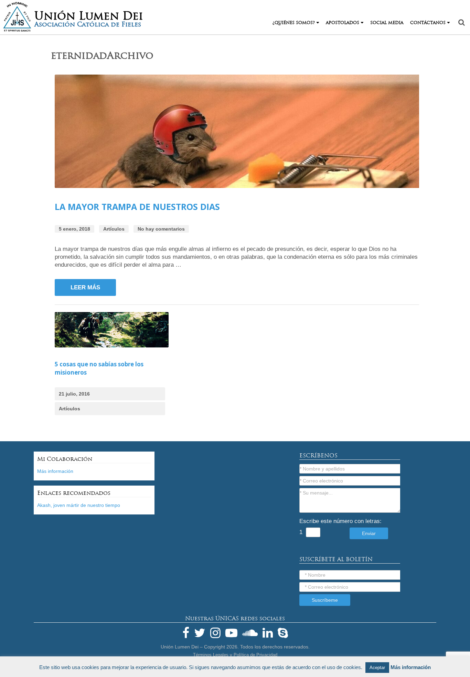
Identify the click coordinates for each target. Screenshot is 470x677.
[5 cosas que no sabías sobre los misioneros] (112, 330)
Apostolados (342, 22)
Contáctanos (428, 22)
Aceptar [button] (377, 667)
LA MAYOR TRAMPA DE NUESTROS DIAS (137, 206)
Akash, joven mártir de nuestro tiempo (78, 505)
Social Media (386, 22)
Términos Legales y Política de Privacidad (235, 654)
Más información (55, 471)
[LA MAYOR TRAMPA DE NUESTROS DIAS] (239, 132)
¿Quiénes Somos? (294, 22)
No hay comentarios (161, 229)
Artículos (114, 229)
